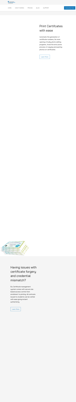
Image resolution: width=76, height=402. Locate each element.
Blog (37, 8)
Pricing (30, 8)
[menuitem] (9, 8)
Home (9, 8)
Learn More (44, 57)
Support (46, 8)
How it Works (19, 8)
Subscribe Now (69, 8)
